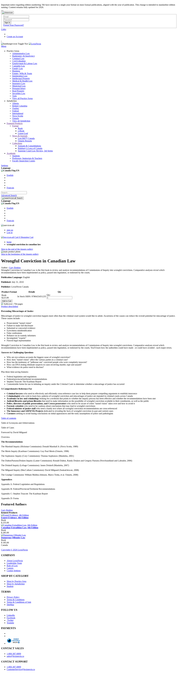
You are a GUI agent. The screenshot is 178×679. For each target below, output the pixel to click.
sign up (10, 230)
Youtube (10, 623)
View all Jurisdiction (21, 121)
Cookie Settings (14, 570)
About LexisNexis (15, 560)
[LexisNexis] (35, 44)
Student (10, 586)
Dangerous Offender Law (13, 537)
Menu (3, 46)
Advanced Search (9, 195)
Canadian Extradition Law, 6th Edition (19, 527)
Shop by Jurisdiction (16, 584)
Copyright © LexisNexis (14, 550)
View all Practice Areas (22, 98)
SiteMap (10, 604)
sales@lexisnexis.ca (15, 656)
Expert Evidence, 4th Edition (15, 517)
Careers (10, 568)
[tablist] (89, 306)
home (9, 242)
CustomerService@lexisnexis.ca (21, 669)
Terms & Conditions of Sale (19, 602)
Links (3, 29)
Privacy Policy (13, 597)
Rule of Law (12, 565)
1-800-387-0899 (14, 654)
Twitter (10, 620)
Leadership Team (14, 563)
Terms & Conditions (15, 599)
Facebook (11, 618)
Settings (4, 165)
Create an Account (15, 36)
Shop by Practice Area (16, 581)
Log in (10, 232)
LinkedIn (11, 615)
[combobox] (14, 192)
